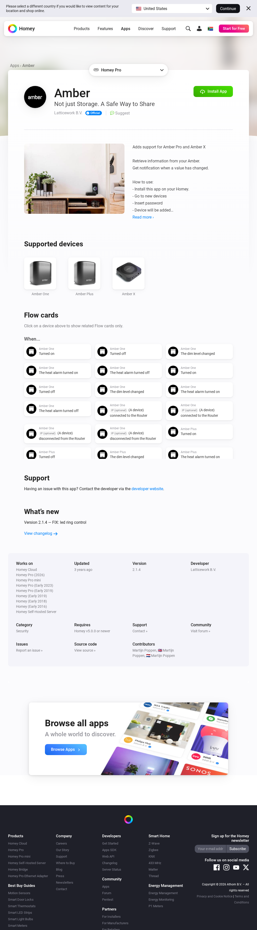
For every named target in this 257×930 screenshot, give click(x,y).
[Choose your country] (210, 28)
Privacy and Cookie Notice (214, 896)
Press (60, 876)
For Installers (111, 916)
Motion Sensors (19, 893)
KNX (152, 856)
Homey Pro (16, 850)
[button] (172, 8)
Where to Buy (65, 863)
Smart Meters (17, 925)
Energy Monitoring (161, 899)
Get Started (110, 843)
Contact (61, 889)
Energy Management (163, 893)
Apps (125, 28)
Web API (108, 856)
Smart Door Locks (21, 899)
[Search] (188, 28)
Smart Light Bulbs (20, 919)
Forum (106, 893)
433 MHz (155, 863)
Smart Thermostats (22, 906)
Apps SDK (109, 850)
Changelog (109, 863)
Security (22, 631)
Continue (228, 8)
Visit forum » (200, 631)
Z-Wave (154, 843)
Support (169, 28)
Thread (154, 876)
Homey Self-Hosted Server (27, 863)
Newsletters (64, 882)
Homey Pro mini (19, 856)
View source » (85, 650)
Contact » (140, 631)
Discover (146, 28)
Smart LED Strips (20, 912)
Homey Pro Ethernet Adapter (28, 876)
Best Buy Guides (21, 885)
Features (105, 28)
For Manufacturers (115, 923)
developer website (147, 488)
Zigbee (153, 850)
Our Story (62, 850)
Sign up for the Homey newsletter (230, 838)
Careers (61, 843)
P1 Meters (156, 906)
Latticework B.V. (203, 570)
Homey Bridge (18, 869)
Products (82, 28)
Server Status (111, 869)
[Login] (199, 28)
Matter (153, 869)
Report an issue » (29, 650)
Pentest (107, 899)
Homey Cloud (17, 843)
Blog (59, 869)
